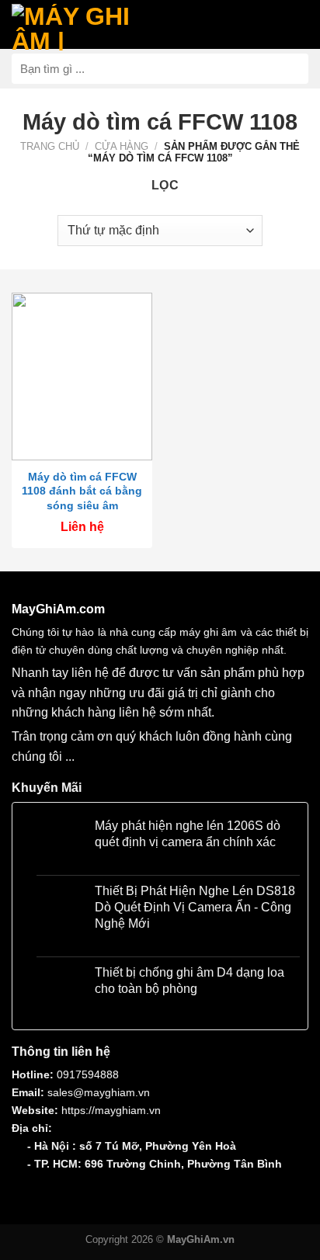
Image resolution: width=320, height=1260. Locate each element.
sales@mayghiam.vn (98, 1092)
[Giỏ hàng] (169, 23)
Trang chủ (49, 146)
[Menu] (291, 24)
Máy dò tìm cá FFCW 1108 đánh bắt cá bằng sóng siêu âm (82, 490)
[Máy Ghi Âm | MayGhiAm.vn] (78, 27)
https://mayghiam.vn (111, 1110)
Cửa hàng (121, 146)
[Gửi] (290, 69)
